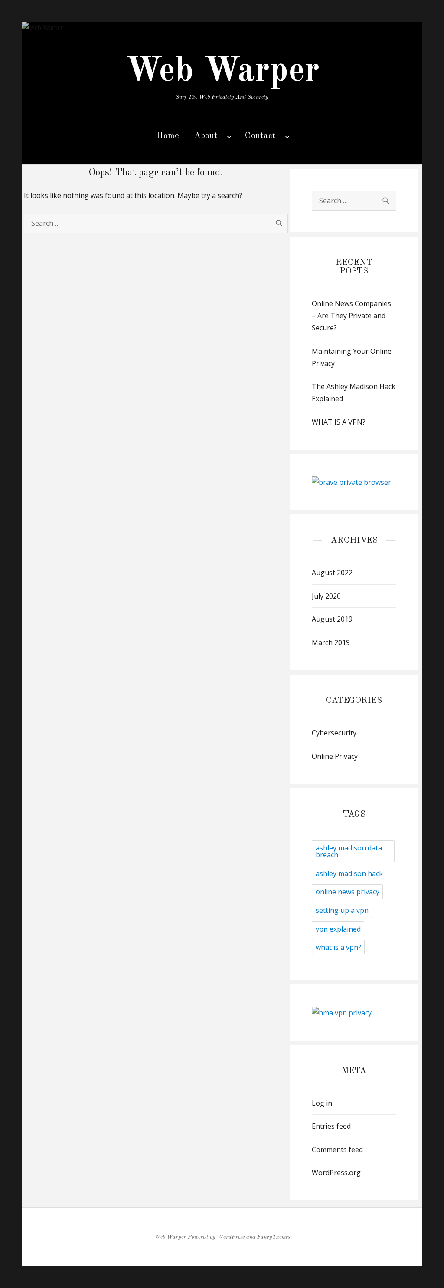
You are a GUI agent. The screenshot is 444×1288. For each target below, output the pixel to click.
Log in (322, 1103)
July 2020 (326, 596)
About (206, 136)
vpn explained (338, 929)
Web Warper (222, 71)
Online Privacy (335, 756)
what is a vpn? (338, 947)
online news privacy (347, 891)
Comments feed (337, 1149)
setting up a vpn (342, 910)
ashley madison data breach (349, 851)
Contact (260, 136)
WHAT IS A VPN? (339, 422)
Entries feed (331, 1126)
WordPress (231, 1237)
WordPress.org (336, 1172)
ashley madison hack (349, 873)
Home (168, 136)
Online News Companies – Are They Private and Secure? (351, 316)
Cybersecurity (334, 733)
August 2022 (332, 572)
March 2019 (331, 642)
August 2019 (332, 619)
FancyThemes (273, 1237)
